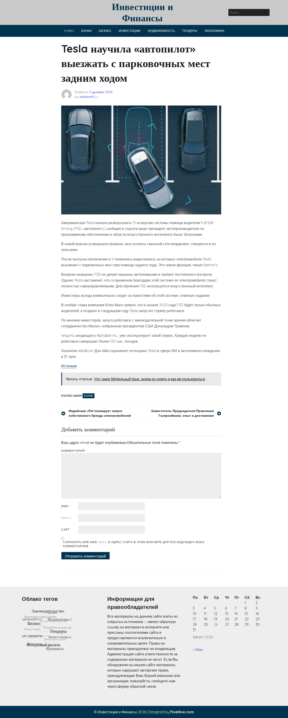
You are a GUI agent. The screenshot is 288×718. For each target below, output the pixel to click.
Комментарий (74, 450)
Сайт (65, 529)
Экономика (214, 31)
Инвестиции (129, 31)
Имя (65, 506)
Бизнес (105, 31)
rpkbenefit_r (88, 97)
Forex (69, 31)
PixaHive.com (182, 712)
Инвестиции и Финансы (142, 12)
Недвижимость (161, 31)
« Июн (198, 649)
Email (66, 518)
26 (216, 624)
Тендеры (189, 31)
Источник (69, 366)
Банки (86, 31)
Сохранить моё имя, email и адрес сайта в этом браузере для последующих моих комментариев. (134, 544)
